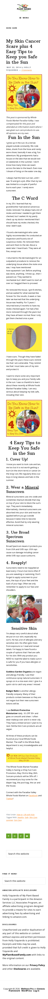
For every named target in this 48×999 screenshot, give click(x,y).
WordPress (26, 990)
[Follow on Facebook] (21, 836)
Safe (26, 817)
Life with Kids (28, 814)
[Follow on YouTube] (27, 836)
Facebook (33, 795)
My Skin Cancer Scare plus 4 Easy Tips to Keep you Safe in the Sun (23, 51)
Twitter (9, 798)
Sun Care (18, 820)
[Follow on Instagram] (15, 836)
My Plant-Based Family (24, 7)
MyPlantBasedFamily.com (16, 954)
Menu (26, 18)
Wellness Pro (27, 988)
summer (9, 820)
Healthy (20, 817)
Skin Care (33, 817)
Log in (36, 990)
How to (19, 814)
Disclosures (20, 968)
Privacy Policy (37, 965)
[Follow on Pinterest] (9, 836)
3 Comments (26, 70)
